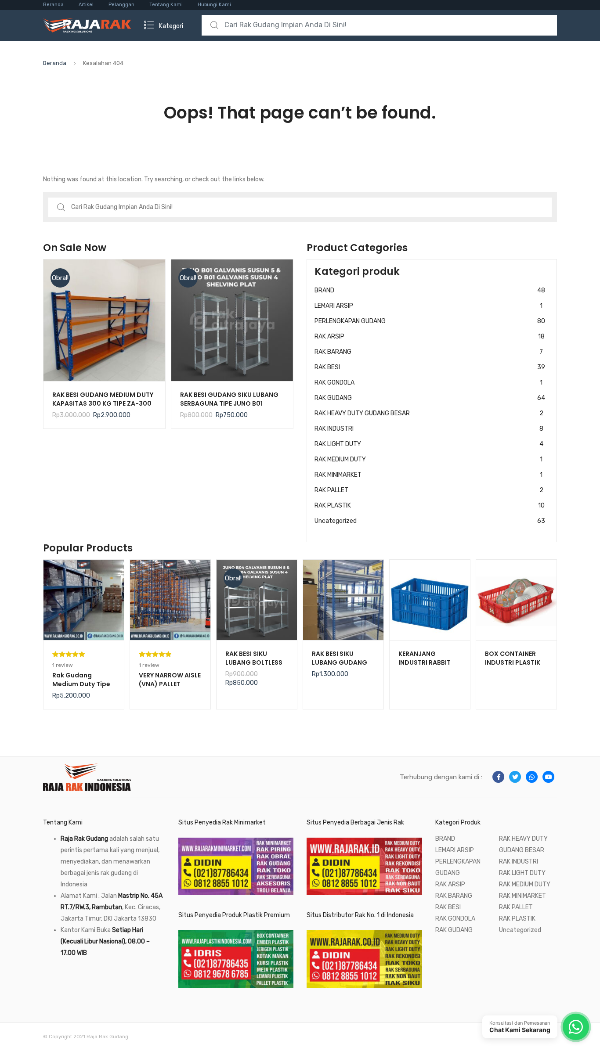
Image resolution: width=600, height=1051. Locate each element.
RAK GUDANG (429, 398)
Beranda (53, 4)
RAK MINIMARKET (428, 475)
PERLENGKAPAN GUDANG (429, 321)
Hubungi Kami (214, 4)
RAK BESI (429, 367)
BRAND (429, 290)
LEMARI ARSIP (428, 306)
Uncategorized (429, 521)
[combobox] (379, 25)
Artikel (86, 4)
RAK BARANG (428, 352)
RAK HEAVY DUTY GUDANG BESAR (428, 413)
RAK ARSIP (429, 336)
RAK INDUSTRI (428, 428)
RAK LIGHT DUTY (428, 444)
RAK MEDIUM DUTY (428, 459)
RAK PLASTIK (429, 505)
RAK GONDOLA (428, 382)
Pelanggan (121, 4)
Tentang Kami (166, 4)
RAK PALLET (428, 490)
